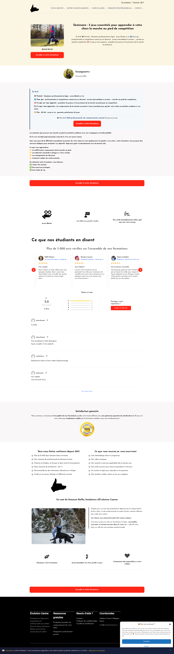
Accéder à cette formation (47, 55)
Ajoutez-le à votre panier (97, 650)
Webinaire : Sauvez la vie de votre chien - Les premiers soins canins (139, 259)
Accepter (146, 641)
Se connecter (126, 2)
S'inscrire (136, 2)
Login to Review (120, 308)
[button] (170, 624)
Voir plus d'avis (87, 391)
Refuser (146, 646)
